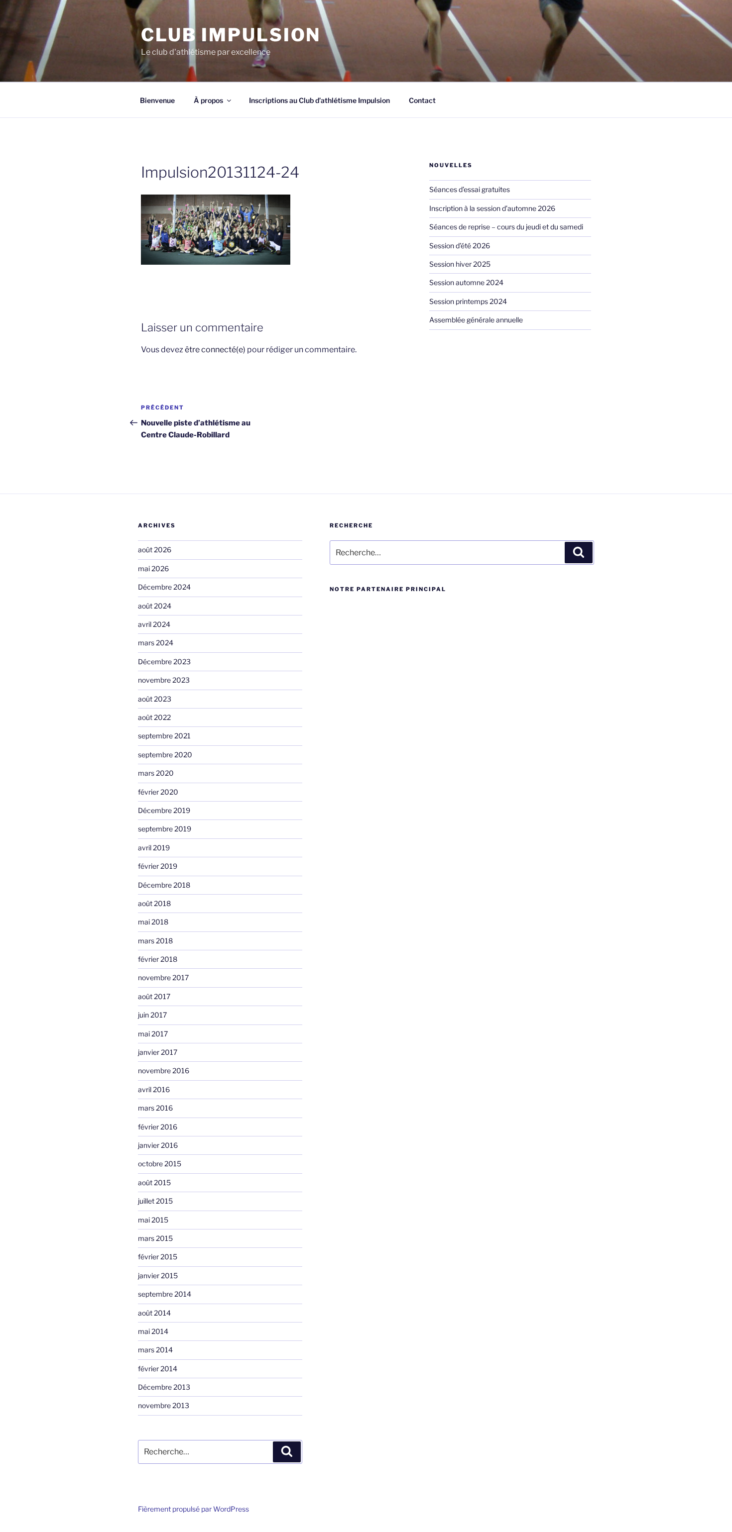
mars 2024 (155, 642)
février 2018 (157, 959)
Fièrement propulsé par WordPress (193, 1509)
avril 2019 (154, 847)
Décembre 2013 (164, 1387)
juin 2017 (152, 1015)
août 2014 (154, 1313)
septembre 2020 (165, 754)
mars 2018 (155, 940)
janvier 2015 (158, 1275)
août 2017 (154, 996)
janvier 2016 (158, 1145)
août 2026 (154, 549)
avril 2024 (154, 624)
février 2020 (158, 792)
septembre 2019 (164, 828)
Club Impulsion (231, 35)
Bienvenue (157, 100)
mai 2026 (153, 568)
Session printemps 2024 (468, 301)
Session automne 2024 (466, 282)
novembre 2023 (164, 680)
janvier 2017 (157, 1052)
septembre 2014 (164, 1294)
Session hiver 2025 (459, 264)
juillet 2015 (155, 1201)
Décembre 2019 (164, 810)
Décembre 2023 (164, 661)
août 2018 (154, 903)
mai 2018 (153, 922)
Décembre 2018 (164, 885)
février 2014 (157, 1368)
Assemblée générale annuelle (476, 319)
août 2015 (154, 1182)
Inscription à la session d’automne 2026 (492, 208)
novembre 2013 (163, 1405)
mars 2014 (155, 1349)
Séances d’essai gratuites (469, 189)
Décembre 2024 (164, 587)
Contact (422, 100)
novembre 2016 (163, 1070)
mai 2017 (153, 1033)
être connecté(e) (215, 349)
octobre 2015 (159, 1163)
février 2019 (157, 866)
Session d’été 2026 (459, 245)
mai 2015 (153, 1220)
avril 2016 (154, 1089)
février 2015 (157, 1256)
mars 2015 (155, 1238)
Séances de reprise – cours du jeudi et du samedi (506, 226)
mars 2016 (155, 1108)
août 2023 (154, 699)
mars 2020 (156, 773)
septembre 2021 (164, 735)
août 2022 (154, 717)
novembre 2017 (163, 977)
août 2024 (154, 606)
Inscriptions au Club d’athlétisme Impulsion (319, 100)
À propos (208, 100)
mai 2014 (153, 1331)
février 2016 (157, 1127)
